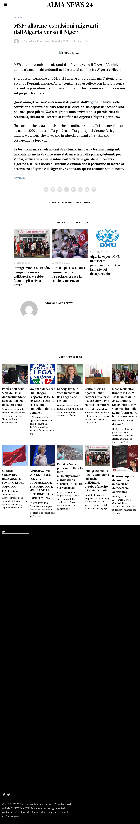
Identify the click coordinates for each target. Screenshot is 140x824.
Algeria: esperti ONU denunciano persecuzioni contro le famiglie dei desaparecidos (106, 265)
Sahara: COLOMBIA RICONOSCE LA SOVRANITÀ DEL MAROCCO (13, 478)
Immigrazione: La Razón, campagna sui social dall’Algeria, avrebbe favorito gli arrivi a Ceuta (32, 276)
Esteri (18, 17)
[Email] (94, 189)
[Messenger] (53, 189)
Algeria (93, 102)
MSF (78, 202)
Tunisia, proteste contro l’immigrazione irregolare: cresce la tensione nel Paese (69, 274)
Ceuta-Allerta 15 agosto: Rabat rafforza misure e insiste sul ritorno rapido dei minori (97, 397)
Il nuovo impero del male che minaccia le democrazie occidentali (123, 484)
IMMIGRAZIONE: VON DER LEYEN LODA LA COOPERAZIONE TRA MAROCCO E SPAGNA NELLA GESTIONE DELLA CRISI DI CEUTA (41, 484)
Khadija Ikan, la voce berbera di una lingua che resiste (68, 395)
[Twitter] (59, 189)
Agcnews (20, 178)
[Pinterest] (66, 189)
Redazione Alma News (58, 303)
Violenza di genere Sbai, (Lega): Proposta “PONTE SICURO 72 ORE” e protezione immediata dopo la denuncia (42, 400)
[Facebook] (46, 189)
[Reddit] (87, 189)
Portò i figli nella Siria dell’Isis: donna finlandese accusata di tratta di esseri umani (14, 397)
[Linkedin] (73, 189)
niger (87, 202)
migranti (67, 202)
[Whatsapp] (80, 189)
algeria (54, 202)
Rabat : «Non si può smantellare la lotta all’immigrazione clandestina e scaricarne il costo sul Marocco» (70, 476)
